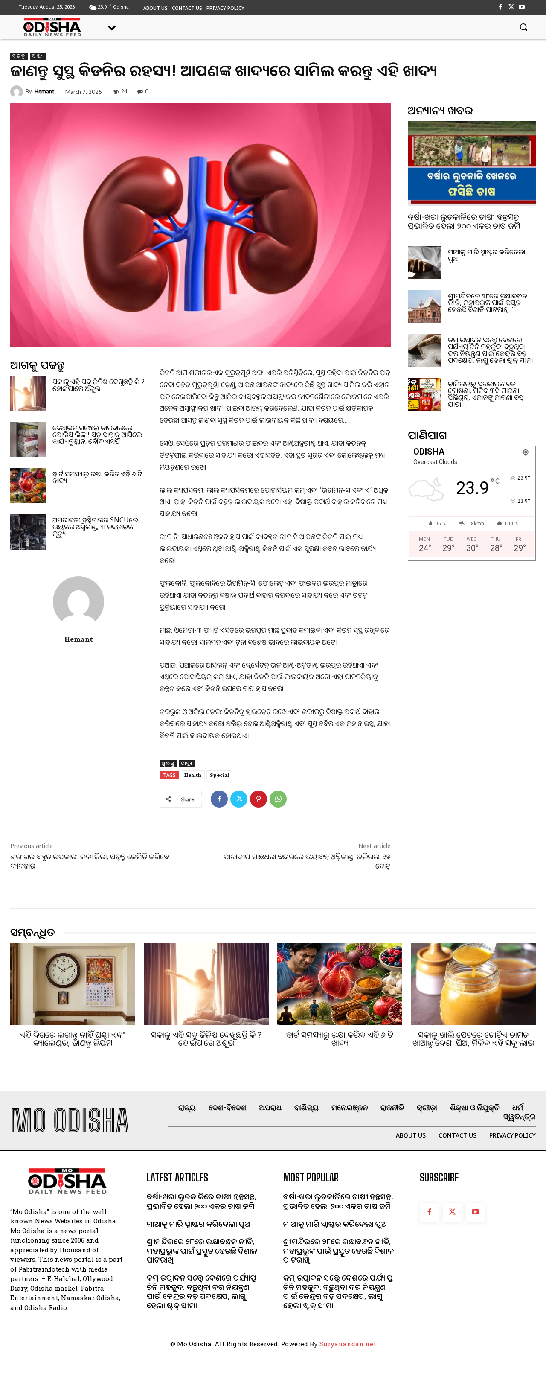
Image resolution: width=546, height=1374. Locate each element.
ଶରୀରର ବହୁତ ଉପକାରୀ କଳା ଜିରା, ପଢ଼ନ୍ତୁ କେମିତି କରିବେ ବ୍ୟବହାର (89, 861)
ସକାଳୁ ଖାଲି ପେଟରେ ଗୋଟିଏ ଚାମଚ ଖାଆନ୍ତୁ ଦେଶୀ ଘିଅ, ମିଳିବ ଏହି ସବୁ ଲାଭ (473, 1038)
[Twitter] (511, 7)
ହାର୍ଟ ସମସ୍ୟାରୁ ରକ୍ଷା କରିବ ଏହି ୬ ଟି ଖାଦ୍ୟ (97, 477)
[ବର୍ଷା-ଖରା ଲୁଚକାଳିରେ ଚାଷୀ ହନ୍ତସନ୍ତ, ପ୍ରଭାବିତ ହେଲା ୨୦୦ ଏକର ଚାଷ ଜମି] (472, 163)
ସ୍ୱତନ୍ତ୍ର (19, 56)
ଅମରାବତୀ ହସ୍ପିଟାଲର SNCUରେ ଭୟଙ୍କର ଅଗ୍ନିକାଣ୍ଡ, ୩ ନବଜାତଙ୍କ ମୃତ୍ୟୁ (95, 526)
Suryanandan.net (347, 1343)
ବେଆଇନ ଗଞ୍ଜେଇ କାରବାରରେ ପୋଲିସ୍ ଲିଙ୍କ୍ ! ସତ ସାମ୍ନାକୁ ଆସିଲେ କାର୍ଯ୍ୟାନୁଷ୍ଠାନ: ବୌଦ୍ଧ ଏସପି (97, 434)
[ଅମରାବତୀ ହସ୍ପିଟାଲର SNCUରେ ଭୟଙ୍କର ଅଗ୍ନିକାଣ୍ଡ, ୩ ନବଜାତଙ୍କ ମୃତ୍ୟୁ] (28, 531)
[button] (523, 27)
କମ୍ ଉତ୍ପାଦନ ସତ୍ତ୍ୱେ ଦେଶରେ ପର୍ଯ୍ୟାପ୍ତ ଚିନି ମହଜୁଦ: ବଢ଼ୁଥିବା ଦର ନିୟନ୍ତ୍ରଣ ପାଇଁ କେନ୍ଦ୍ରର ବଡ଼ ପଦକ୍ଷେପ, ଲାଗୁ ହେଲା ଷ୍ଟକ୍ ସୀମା (490, 350)
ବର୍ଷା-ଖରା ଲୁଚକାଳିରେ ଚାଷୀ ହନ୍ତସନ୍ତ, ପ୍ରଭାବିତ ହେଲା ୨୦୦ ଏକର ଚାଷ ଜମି (464, 221)
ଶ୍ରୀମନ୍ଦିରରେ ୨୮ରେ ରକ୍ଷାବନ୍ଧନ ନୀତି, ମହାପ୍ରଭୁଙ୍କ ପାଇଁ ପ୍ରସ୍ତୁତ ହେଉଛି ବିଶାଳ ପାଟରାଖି (487, 302)
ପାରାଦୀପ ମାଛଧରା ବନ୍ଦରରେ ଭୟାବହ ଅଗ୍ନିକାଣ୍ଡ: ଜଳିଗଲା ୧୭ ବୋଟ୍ (307, 861)
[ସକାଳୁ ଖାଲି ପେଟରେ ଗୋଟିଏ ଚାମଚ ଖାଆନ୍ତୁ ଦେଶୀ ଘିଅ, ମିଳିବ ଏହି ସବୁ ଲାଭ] (473, 984)
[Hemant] (18, 91)
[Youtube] (522, 7)
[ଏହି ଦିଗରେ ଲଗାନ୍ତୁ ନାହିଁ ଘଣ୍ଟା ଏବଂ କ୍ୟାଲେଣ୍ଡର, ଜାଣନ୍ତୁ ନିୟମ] (72, 984)
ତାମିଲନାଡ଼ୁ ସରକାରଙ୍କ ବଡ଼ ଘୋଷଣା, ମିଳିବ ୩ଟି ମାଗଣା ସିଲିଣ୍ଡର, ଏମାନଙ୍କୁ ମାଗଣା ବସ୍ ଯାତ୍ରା (485, 394)
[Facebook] (500, 7)
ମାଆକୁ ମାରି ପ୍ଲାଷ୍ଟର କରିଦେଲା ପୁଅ (486, 255)
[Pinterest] (258, 799)
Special (219, 774)
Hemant (44, 91)
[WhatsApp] (278, 799)
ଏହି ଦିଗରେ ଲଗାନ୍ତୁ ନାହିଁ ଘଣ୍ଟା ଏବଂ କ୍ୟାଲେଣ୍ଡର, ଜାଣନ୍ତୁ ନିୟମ (72, 1038)
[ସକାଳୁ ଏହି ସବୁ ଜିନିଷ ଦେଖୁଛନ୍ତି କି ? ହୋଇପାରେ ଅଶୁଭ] (28, 393)
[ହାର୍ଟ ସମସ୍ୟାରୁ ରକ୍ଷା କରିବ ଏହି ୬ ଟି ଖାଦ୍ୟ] (28, 485)
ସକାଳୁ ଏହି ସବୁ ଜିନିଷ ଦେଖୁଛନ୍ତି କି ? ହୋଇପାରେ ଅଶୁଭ (98, 385)
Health (192, 774)
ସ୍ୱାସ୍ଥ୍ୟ (38, 56)
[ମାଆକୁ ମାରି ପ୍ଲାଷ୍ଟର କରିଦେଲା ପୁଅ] (424, 262)
